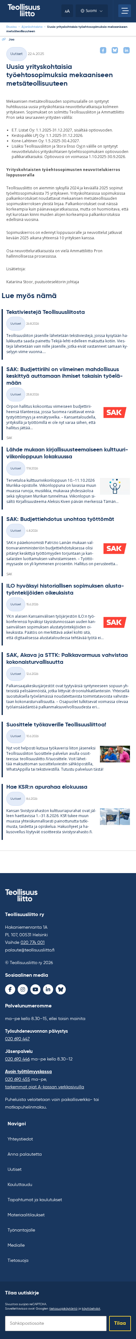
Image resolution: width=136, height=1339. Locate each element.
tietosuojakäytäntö (63, 1308)
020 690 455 (17, 1079)
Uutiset (16, 54)
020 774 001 (33, 942)
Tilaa (120, 1323)
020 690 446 (17, 1059)
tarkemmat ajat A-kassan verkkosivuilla (44, 1087)
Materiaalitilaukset (26, 1215)
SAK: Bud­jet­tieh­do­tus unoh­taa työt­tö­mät (60, 519)
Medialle (16, 1245)
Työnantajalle (21, 1230)
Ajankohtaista (32, 26)
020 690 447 (17, 1039)
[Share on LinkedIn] (126, 50)
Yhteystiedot (20, 1139)
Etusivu (11, 26)
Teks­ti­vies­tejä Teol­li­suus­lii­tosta (45, 312)
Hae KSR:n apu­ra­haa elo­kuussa (46, 787)
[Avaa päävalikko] (124, 10)
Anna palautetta (25, 1154)
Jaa (11, 39)
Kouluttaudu (20, 1185)
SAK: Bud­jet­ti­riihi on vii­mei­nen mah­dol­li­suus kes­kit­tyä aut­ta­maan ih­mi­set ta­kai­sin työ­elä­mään (64, 376)
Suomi (91, 10)
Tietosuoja (18, 1260)
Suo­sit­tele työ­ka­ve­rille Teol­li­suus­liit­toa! (56, 725)
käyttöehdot (91, 1308)
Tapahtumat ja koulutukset (35, 1200)
